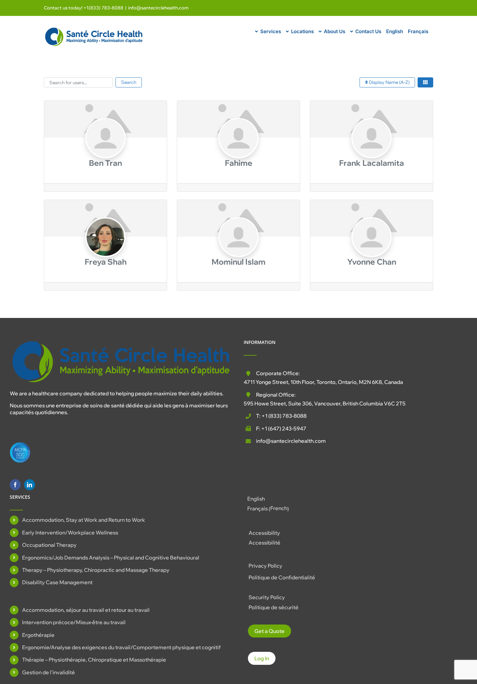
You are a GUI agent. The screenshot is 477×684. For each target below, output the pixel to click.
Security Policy (267, 597)
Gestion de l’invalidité (48, 672)
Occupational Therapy (49, 545)
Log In (261, 658)
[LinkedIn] (29, 484)
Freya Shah (106, 262)
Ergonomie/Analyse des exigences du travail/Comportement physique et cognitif (121, 647)
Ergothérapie (38, 635)
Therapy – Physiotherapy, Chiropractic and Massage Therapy (95, 570)
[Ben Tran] (105, 150)
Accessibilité (264, 542)
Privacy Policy (265, 565)
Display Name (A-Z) (389, 82)
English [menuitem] (256, 499)
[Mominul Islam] (238, 249)
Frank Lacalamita (371, 163)
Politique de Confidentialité (282, 577)
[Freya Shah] (105, 249)
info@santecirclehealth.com (158, 8)
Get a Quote (269, 631)
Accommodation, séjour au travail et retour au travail (86, 610)
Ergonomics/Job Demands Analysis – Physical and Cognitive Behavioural (110, 557)
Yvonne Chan (371, 262)
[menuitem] (394, 30)
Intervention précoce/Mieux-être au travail (74, 622)
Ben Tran (105, 163)
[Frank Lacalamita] (371, 150)
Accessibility (264, 533)
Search (128, 82)
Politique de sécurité (274, 607)
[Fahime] (238, 150)
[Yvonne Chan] (371, 249)
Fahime (238, 163)
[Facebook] (15, 484)
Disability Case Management (57, 582)
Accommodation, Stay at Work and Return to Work (83, 520)
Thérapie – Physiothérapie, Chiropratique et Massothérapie (94, 659)
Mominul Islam (238, 262)
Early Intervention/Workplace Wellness (70, 532)
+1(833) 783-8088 (103, 8)
